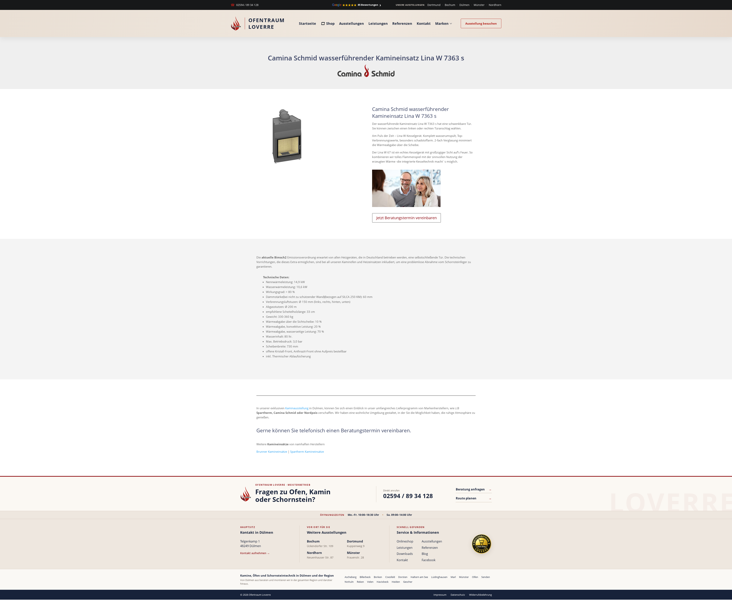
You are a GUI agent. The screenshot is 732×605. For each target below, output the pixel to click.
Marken (442, 23)
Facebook (428, 560)
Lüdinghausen (439, 577)
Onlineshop (405, 541)
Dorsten (402, 577)
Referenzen (402, 23)
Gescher (407, 581)
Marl (453, 577)
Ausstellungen (351, 23)
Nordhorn (495, 5)
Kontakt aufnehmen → (255, 553)
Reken (360, 581)
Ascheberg (350, 577)
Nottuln (349, 581)
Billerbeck (365, 577)
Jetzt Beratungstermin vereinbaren (406, 217)
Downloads (405, 554)
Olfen (475, 577)
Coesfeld (390, 577)
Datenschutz (458, 594)
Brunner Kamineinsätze (271, 451)
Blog (425, 554)
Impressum (439, 594)
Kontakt (424, 23)
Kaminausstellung (296, 408)
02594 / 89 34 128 (244, 5)
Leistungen (378, 23)
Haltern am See (419, 577)
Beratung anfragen (474, 489)
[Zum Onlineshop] (481, 544)
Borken (378, 577)
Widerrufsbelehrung (480, 594)
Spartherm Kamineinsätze (307, 451)
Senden (485, 577)
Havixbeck (382, 581)
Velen (370, 581)
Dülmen (464, 5)
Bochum (450, 5)
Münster (479, 5)
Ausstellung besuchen (481, 23)
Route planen (474, 498)
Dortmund (434, 5)
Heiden (396, 581)
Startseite (307, 23)
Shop (330, 23)
